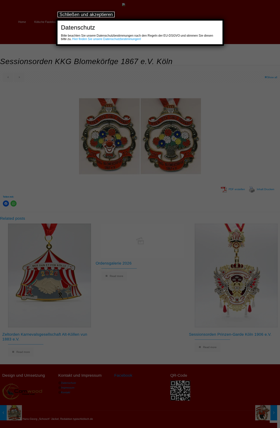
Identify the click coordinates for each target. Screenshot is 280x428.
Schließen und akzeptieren (86, 14)
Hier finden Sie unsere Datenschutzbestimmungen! (106, 39)
